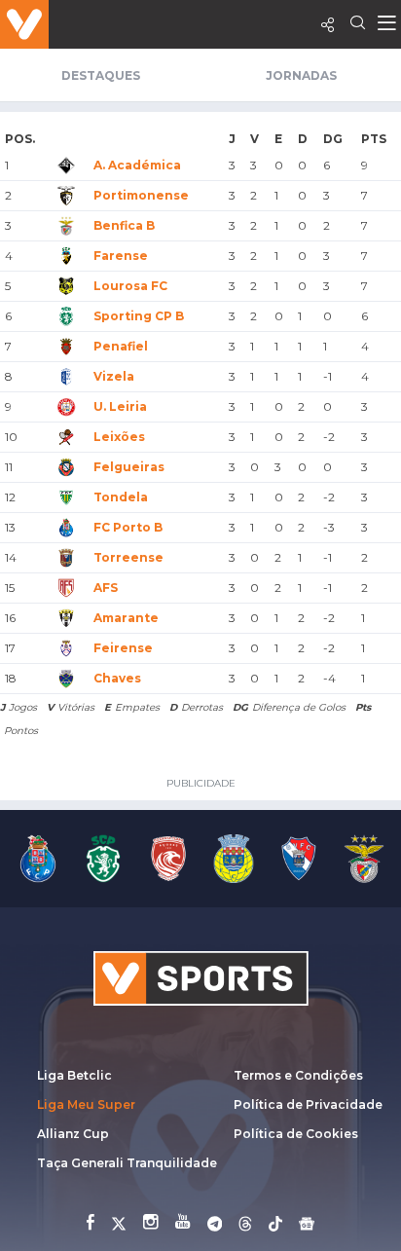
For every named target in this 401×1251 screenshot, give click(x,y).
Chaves (117, 678)
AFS (105, 587)
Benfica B (124, 225)
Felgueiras (128, 467)
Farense (120, 255)
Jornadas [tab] (301, 75)
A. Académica (137, 165)
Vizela (113, 376)
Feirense (123, 648)
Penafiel (120, 346)
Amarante (126, 617)
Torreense (128, 557)
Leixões (119, 436)
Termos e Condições (298, 1075)
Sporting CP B (138, 316)
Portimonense (141, 195)
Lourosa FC (130, 285)
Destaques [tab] (100, 75)
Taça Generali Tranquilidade (127, 1163)
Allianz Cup (73, 1133)
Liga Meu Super (86, 1104)
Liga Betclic (74, 1075)
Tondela (120, 497)
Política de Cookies (296, 1133)
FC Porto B (128, 527)
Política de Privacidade (308, 1104)
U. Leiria (120, 406)
